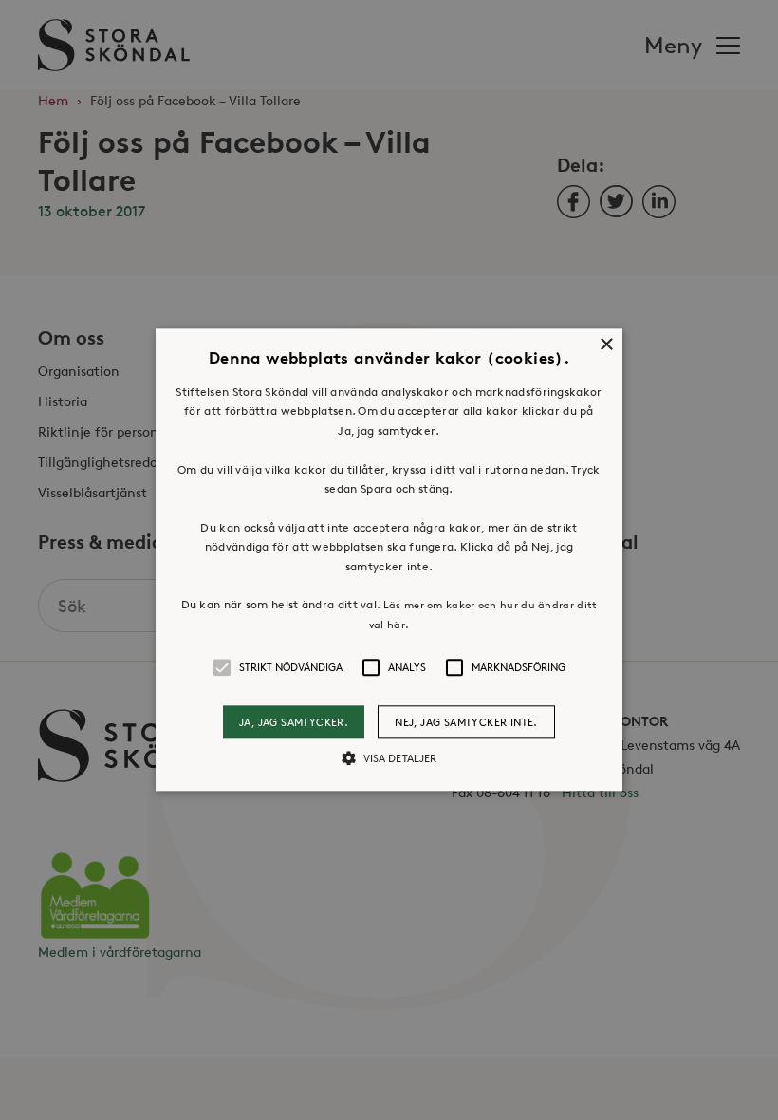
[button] (389, 559)
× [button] (606, 345)
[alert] (389, 560)
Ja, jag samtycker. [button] (293, 722)
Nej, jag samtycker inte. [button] (466, 722)
